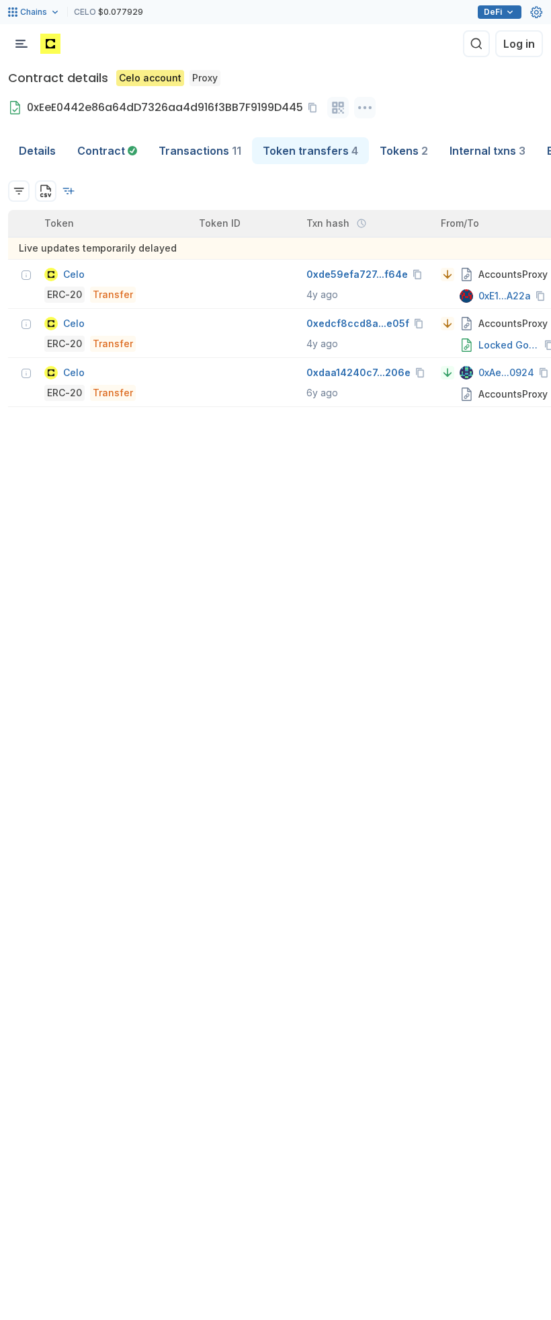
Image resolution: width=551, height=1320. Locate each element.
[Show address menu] (365, 107)
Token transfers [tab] (310, 150)
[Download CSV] (45, 191)
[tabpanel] (275, 285)
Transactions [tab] (200, 150)
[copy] (315, 107)
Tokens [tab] (404, 150)
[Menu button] (21, 43)
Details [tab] (37, 150)
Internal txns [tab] (487, 150)
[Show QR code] (338, 107)
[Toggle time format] (361, 223)
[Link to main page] (50, 44)
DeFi (493, 12)
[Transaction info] (26, 275)
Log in (519, 43)
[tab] (107, 150)
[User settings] (536, 12)
